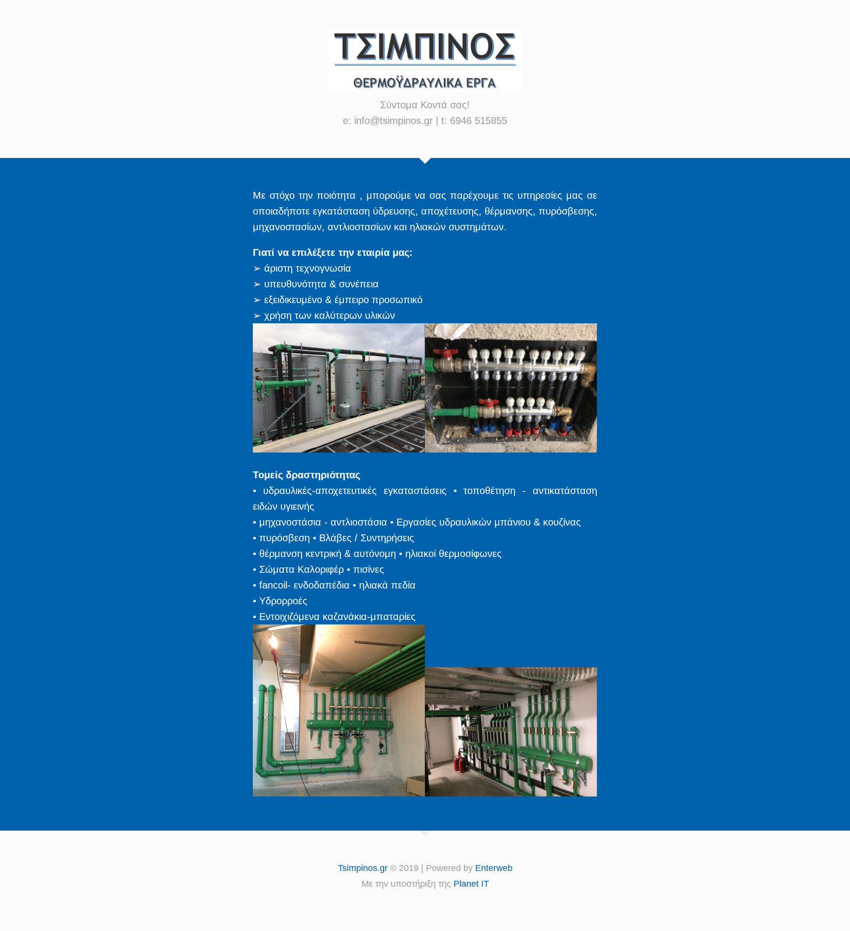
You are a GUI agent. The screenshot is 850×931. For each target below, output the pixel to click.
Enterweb (494, 868)
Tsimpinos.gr (363, 868)
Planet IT (471, 884)
